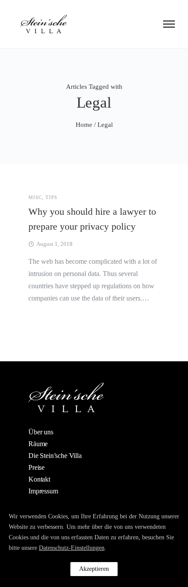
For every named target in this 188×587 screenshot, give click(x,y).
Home (84, 124)
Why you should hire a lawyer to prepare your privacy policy (92, 219)
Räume (38, 443)
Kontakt (39, 479)
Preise (36, 467)
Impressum (43, 491)
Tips (51, 197)
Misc (35, 197)
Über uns (40, 432)
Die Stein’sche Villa (55, 455)
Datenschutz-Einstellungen (71, 548)
